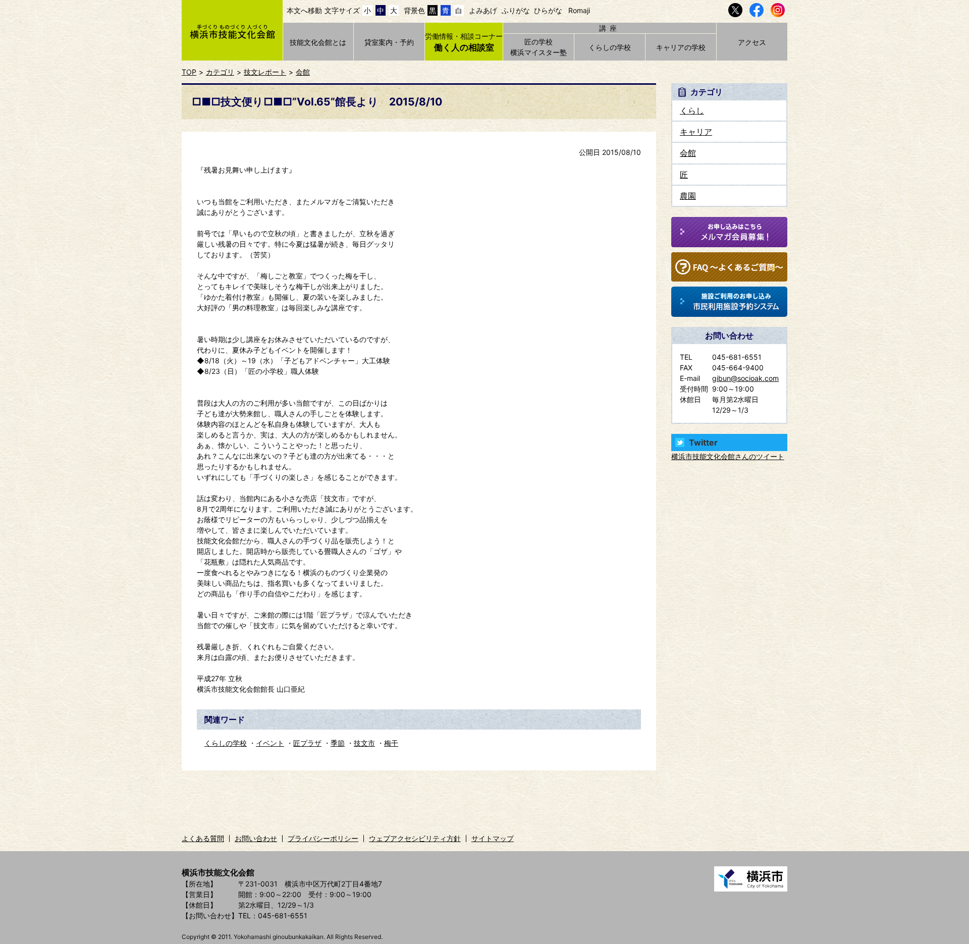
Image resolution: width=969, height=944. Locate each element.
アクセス (752, 42)
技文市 (364, 743)
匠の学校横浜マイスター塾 (538, 47)
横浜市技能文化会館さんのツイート (727, 456)
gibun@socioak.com (745, 378)
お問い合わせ (256, 838)
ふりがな (516, 10)
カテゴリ (220, 72)
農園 (688, 196)
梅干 (391, 743)
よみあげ (483, 10)
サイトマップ (492, 838)
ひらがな (548, 10)
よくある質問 (203, 838)
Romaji (579, 10)
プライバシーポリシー (323, 838)
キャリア (696, 132)
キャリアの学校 (681, 47)
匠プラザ (307, 743)
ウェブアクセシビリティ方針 (415, 838)
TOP (189, 72)
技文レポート (265, 72)
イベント (270, 743)
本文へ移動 (304, 10)
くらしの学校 (609, 47)
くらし (692, 110)
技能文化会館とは (318, 42)
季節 (338, 743)
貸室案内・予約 (389, 42)
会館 (303, 72)
